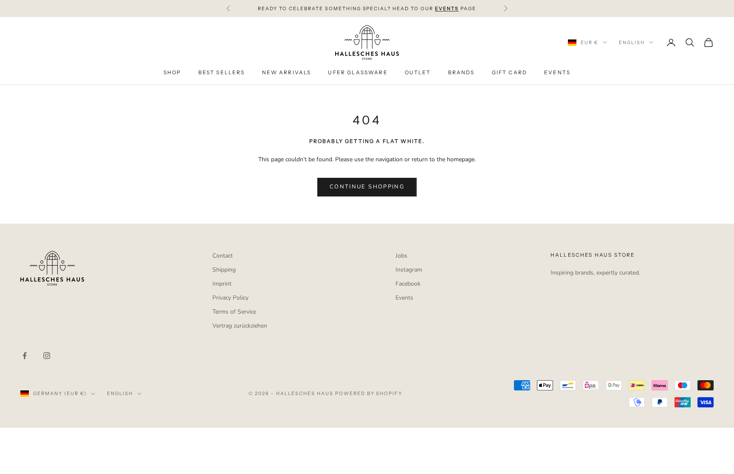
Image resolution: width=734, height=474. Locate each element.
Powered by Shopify (369, 393)
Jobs (401, 256)
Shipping (224, 270)
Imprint (221, 284)
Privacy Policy (230, 298)
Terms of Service (234, 312)
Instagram (408, 270)
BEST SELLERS (221, 72)
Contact (222, 256)
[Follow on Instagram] (46, 355)
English (632, 42)
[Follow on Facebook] (24, 355)
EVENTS (557, 72)
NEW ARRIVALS (286, 72)
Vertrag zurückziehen (239, 326)
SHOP (172, 72)
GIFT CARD (509, 72)
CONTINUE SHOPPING (367, 187)
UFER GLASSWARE (357, 72)
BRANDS (461, 72)
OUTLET (418, 72)
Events (404, 298)
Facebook (408, 284)
